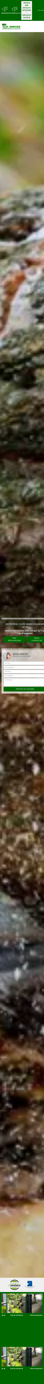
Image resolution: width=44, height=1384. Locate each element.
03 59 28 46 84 (6, 9)
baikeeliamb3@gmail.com (11, 13)
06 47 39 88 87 (15, 9)
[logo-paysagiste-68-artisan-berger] (11, 26)
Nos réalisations (14, 639)
